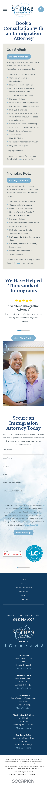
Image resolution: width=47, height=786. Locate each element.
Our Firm (23, 583)
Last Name (7, 458)
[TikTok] (15, 645)
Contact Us (23, 599)
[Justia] (41, 645)
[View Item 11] (22, 567)
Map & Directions (23, 668)
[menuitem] (12, 774)
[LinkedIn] (26, 645)
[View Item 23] (28, 567)
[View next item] (33, 331)
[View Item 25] (29, 567)
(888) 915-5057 (23, 619)
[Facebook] (5, 645)
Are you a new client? (12, 483)
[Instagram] (10, 645)
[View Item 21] (27, 567)
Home (23, 579)
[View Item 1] (19, 330)
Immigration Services (23, 587)
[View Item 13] (23, 567)
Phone (6, 466)
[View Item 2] (23, 330)
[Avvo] (36, 645)
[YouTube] (21, 645)
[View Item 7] (20, 567)
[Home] (22, 9)
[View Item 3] (28, 330)
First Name (7, 450)
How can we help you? (12, 491)
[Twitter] (31, 645)
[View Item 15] (24, 567)
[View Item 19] (26, 567)
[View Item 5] (19, 567)
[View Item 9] (21, 567)
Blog (23, 595)
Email (5, 474)
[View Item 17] (25, 567)
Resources (23, 591)
